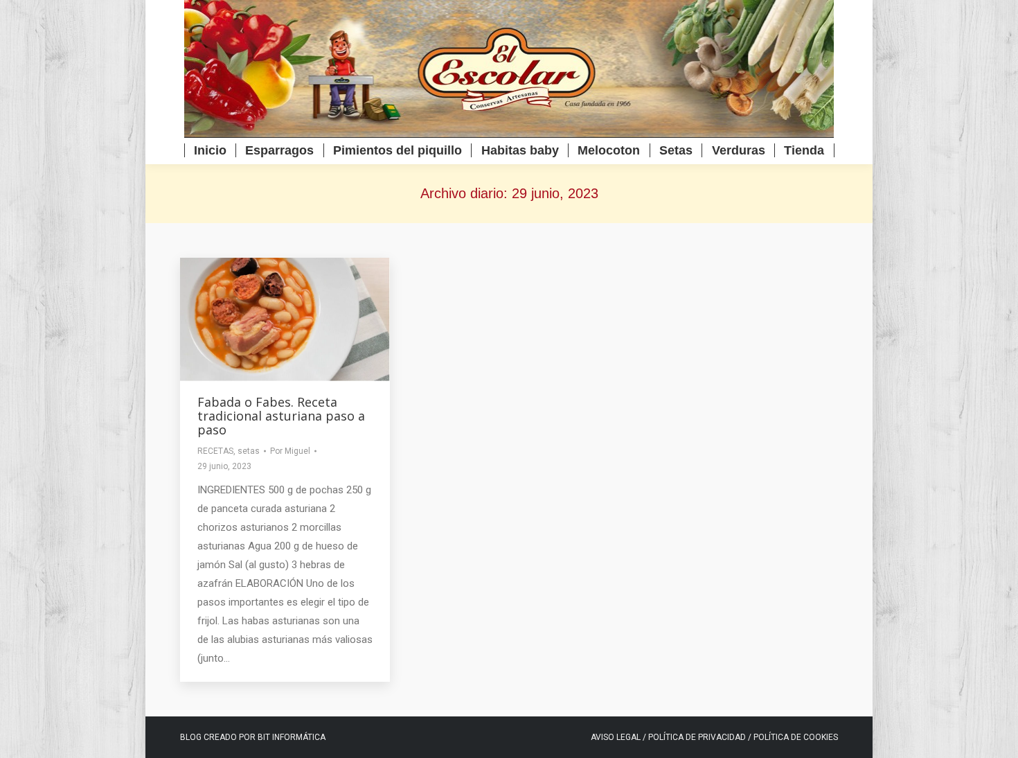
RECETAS (215, 451)
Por (290, 451)
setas (249, 451)
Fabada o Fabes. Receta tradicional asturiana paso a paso (281, 416)
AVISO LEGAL (616, 737)
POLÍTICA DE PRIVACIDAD (698, 737)
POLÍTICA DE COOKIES (795, 737)
